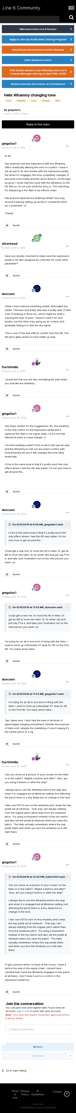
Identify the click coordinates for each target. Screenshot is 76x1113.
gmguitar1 (14, 109)
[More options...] (67, 146)
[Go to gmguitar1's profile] (37, 138)
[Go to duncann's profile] (37, 288)
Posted (13, 147)
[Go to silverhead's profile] (37, 238)
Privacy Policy (25, 1092)
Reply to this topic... (23, 1029)
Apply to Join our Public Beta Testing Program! (38, 39)
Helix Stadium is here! (38, 60)
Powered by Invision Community (38, 1107)
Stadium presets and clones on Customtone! (38, 83)
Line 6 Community (21, 7)
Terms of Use (15, 1094)
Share (39, 1046)
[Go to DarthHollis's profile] (37, 361)
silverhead (9, 243)
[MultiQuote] (7, 225)
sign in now (23, 1011)
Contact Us (59, 1091)
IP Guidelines (37, 1092)
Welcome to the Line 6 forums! (38, 29)
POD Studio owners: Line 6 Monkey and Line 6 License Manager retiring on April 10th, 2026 (38, 72)
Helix (25, 113)
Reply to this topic (38, 124)
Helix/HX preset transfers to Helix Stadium (38, 49)
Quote (16, 225)
